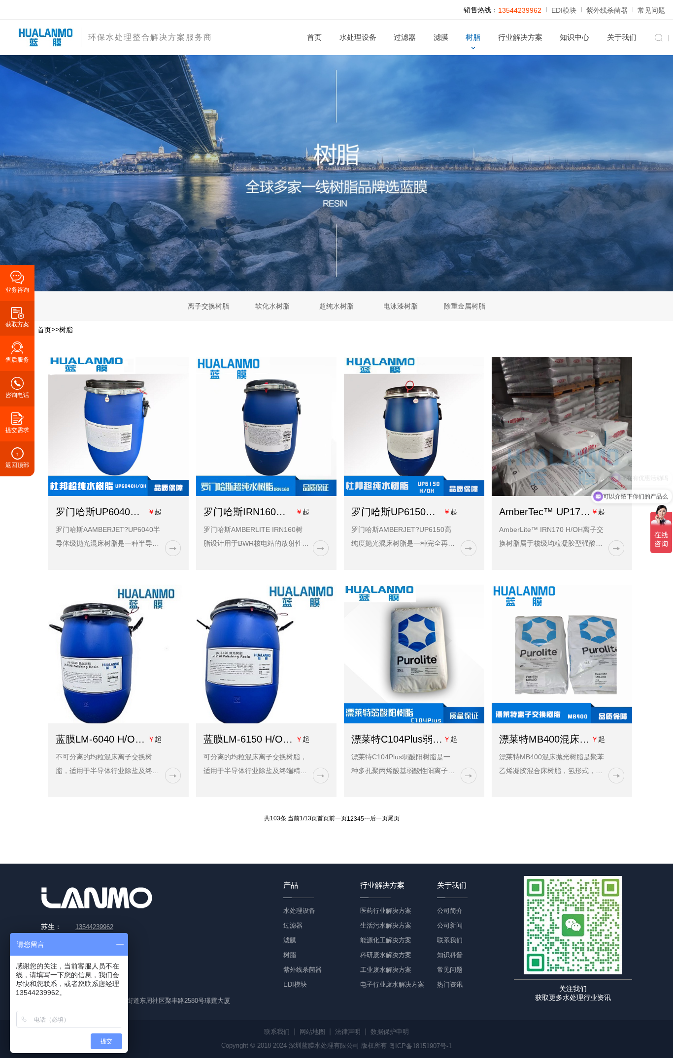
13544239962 (519, 10)
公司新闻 (450, 925)
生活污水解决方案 (385, 925)
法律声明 (348, 1031)
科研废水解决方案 (385, 955)
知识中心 (574, 37)
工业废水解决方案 (385, 969)
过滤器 (405, 37)
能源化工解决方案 (385, 940)
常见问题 (651, 10)
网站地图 (312, 1031)
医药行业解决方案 (385, 910)
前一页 (338, 818)
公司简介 (450, 910)
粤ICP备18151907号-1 (420, 1046)
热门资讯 (450, 984)
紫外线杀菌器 (607, 10)
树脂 (473, 37)
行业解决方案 (520, 37)
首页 (314, 37)
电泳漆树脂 (400, 306)
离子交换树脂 (208, 306)
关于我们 (622, 37)
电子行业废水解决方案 (392, 984)
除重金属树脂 (464, 306)
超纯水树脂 (336, 306)
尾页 (394, 818)
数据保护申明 (389, 1031)
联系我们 (450, 940)
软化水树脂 (272, 306)
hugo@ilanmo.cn (99, 986)
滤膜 (441, 37)
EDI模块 (563, 10)
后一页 (379, 818)
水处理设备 (357, 37)
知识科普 (450, 955)
